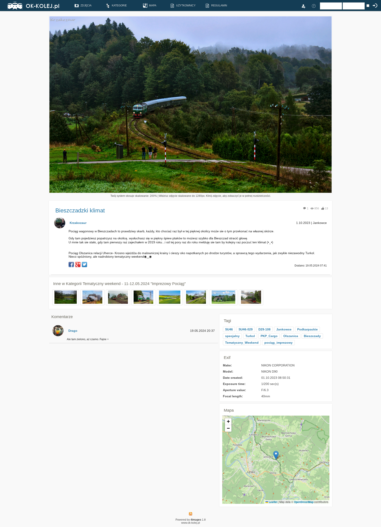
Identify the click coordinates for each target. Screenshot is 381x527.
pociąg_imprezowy (278, 342)
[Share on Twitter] (84, 264)
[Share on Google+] (77, 264)
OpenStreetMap (304, 502)
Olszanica (290, 336)
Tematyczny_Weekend (242, 342)
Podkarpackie (307, 329)
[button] (276, 455)
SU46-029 (246, 329)
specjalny (232, 336)
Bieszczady (312, 336)
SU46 (229, 329)
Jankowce (283, 329)
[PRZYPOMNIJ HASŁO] (313, 5)
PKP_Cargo (269, 336)
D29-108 (264, 329)
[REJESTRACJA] (303, 5)
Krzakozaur (78, 223)
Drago (72, 330)
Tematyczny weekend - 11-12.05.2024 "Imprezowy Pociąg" (134, 283)
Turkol (250, 336)
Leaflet (272, 502)
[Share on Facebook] (71, 264)
